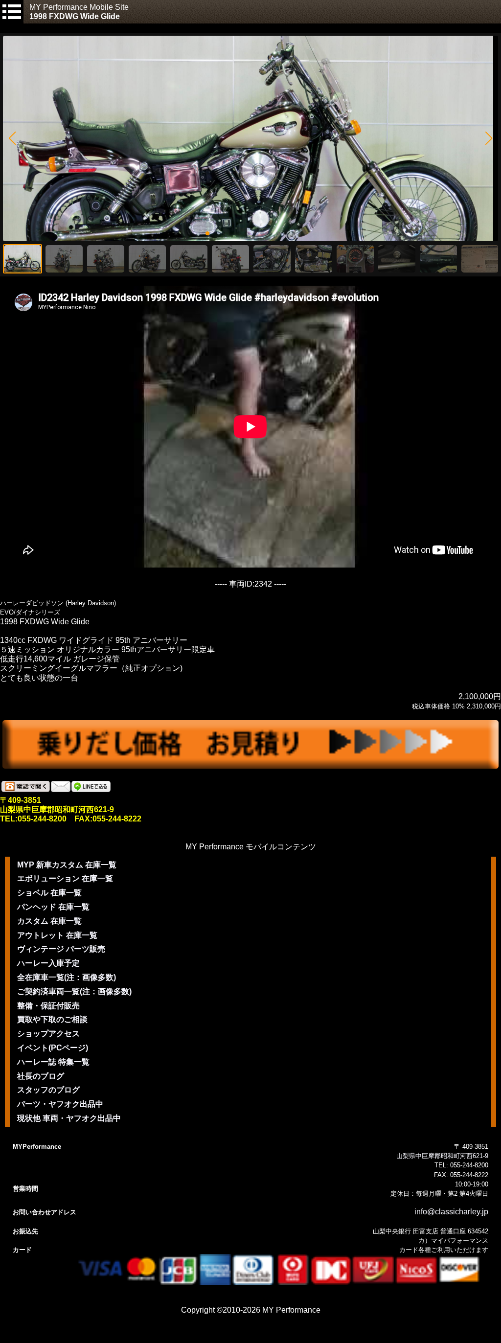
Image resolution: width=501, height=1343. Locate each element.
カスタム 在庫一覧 (49, 921)
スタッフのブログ (48, 1090)
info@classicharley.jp (451, 1211)
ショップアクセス (48, 1033)
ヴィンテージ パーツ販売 (61, 949)
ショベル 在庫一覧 (49, 892)
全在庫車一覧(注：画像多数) (66, 977)
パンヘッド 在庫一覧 (53, 907)
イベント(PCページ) (52, 1048)
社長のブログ (40, 1076)
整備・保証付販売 (48, 1006)
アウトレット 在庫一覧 (57, 935)
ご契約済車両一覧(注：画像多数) (74, 991)
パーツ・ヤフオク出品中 (60, 1104)
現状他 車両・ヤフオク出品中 (69, 1118)
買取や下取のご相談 (52, 1019)
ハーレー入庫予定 (48, 963)
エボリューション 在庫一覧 (65, 878)
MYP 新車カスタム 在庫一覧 (66, 865)
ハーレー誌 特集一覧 (53, 1062)
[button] (12, 138)
